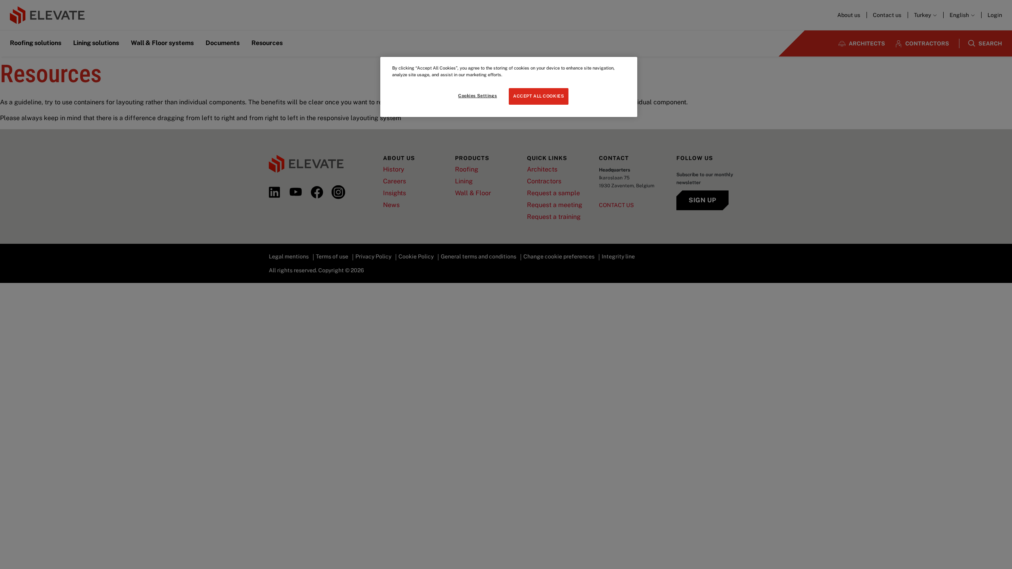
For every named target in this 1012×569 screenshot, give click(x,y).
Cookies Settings (477, 95)
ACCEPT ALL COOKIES (538, 96)
